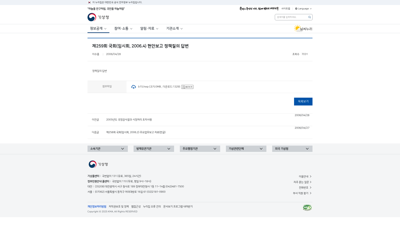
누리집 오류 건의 (152, 206)
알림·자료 (147, 28)
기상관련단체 (236, 148)
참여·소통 (121, 28)
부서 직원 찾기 (301, 193)
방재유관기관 (143, 148)
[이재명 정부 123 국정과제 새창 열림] (259, 9)
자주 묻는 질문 (301, 182)
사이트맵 (285, 8)
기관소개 (172, 28)
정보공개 (96, 28)
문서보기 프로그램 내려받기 (178, 206)
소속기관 (95, 148)
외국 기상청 (281, 148)
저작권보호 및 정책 (119, 206)
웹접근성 (136, 206)
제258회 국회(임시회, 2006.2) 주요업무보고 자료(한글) (207, 130)
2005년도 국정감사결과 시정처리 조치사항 (207, 117)
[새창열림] (303, 28)
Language (304, 8)
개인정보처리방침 (97, 206)
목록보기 (303, 101)
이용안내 (304, 176)
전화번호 (304, 187)
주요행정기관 (190, 148)
